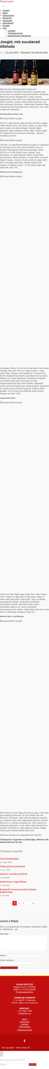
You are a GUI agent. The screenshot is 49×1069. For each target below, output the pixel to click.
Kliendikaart (8, 23)
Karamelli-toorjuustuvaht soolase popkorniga (18, 890)
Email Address (7, 960)
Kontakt (6, 25)
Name (3, 955)
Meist (5, 13)
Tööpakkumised (15, 33)
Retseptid (7, 18)
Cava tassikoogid (9, 858)
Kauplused (7, 20)
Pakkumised (8, 15)
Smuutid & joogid (39, 52)
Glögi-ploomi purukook (12, 866)
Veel (5, 28)
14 (33, 903)
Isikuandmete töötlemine (19, 35)
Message (5, 933)
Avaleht (6, 10)
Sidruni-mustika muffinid (13, 874)
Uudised (11, 30)
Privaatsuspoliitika (24, 992)
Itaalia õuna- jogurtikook (13, 881)
